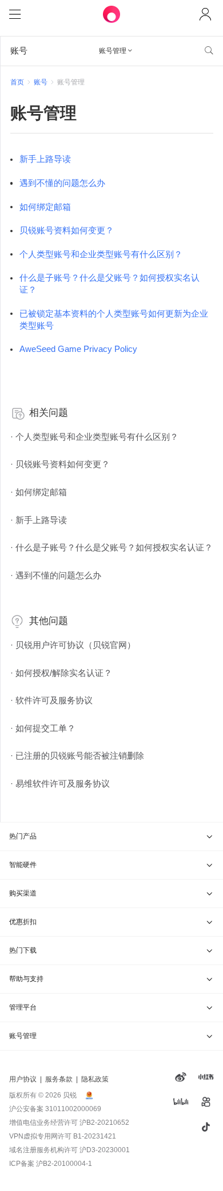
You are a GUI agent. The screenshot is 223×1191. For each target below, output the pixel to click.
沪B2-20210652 (104, 1123)
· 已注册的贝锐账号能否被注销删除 (77, 755)
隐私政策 (95, 1079)
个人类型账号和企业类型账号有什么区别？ (100, 254)
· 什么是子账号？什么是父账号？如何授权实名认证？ (111, 547)
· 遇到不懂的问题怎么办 (55, 575)
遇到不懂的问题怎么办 (62, 183)
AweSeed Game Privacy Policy (78, 349)
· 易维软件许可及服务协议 (60, 783)
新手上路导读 (45, 159)
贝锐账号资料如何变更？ (66, 230)
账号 (40, 82)
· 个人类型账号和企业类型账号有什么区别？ (94, 436)
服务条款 (59, 1079)
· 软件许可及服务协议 (51, 700)
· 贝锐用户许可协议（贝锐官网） (73, 645)
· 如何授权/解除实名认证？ (61, 673)
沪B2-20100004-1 (64, 1164)
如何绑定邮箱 (45, 207)
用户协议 (23, 1079)
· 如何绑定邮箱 (38, 492)
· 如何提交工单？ (42, 728)
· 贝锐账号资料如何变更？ (60, 464)
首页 (17, 82)
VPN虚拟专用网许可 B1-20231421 (62, 1136)
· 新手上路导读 (38, 520)
